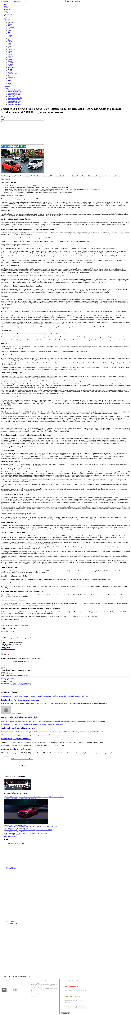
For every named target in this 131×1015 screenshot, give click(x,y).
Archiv (8, 683)
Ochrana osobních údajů (37, 991)
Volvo (9, 85)
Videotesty (7, 19)
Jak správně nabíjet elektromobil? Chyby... (20, 717)
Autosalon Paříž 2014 (14, 102)
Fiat (9, 32)
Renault (10, 75)
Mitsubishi (11, 27)
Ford (9, 40)
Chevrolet (10, 62)
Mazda (10, 65)
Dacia (9, 78)
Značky (6, 20)
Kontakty (33, 996)
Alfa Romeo (11, 22)
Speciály (6, 88)
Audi (9, 30)
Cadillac (10, 54)
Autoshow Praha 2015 (14, 99)
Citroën (10, 70)
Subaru (10, 53)
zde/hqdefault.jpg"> (17, 713)
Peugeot (10, 51)
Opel (9, 43)
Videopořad (7, 86)
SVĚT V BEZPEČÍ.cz (72, 996)
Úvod (5, 4)
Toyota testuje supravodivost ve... (16, 738)
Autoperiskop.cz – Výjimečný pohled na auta (13, 1)
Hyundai (10, 64)
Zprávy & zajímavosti (25, 683)
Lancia (10, 41)
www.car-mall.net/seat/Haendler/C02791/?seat (14, 675)
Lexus (9, 57)
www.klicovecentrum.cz (8, 649)
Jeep (9, 25)
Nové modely (14, 683)
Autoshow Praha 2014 (14, 104)
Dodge (10, 24)
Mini (9, 82)
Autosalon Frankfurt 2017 (15, 91)
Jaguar (9, 80)
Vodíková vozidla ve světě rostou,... (17, 749)
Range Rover (11, 67)
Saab (9, 83)
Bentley (10, 38)
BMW (9, 46)
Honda (10, 48)
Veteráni (6, 16)
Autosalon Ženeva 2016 (14, 96)
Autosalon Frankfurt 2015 (15, 98)
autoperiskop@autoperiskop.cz (38, 988)
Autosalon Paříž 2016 (14, 94)
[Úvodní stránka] (8, 678)
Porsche (10, 59)
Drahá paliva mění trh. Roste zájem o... (19, 728)
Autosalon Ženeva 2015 (14, 101)
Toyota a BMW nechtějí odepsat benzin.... (20, 700)
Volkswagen (11, 77)
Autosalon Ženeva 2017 (14, 93)
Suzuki (10, 61)
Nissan (10, 35)
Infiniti (10, 72)
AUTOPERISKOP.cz (72, 986)
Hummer (10, 56)
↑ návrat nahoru (5, 756)
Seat (9, 28)
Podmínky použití (35, 994)
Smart (9, 45)
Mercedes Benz (12, 73)
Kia (9, 33)
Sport (5, 17)
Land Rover (11, 49)
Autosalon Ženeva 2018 (14, 90)
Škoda (9, 36)
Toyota (10, 69)
